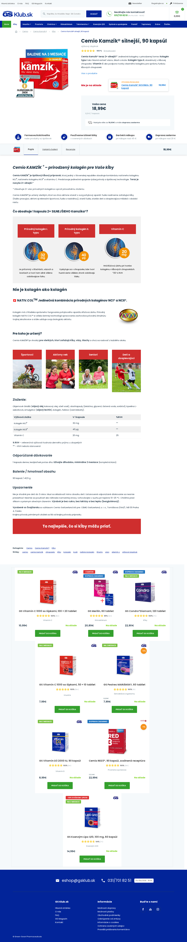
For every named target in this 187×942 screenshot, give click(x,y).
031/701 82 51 (121, 15)
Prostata (39, 24)
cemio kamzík (37, 552)
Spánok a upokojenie (118, 24)
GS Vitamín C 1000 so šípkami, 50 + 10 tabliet (67, 684)
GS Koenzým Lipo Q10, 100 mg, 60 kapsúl (92, 837)
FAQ (27, 3)
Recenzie (70, 149)
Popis (31, 149)
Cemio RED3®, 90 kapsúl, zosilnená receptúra (117, 760)
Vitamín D (60, 771)
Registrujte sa (158, 3)
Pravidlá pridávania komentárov (114, 929)
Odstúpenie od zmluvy (109, 918)
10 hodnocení (110, 50)
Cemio (25, 31)
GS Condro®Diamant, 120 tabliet (145, 611)
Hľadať (94, 14)
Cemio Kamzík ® (40, 31)
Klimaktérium (66, 24)
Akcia (6, 24)
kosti (75, 552)
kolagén (67, 552)
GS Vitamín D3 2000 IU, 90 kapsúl (60, 760)
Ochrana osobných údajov (111, 925)
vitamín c (116, 552)
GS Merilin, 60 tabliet (101, 611)
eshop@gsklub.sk (78, 880)
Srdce (157, 24)
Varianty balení (50, 149)
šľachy (100, 552)
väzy (107, 552)
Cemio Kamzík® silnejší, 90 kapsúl (75, 31)
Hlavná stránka (8, 3)
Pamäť (134, 24)
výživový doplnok (129, 552)
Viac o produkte (89, 73)
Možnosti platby (106, 911)
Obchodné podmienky (109, 915)
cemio (25, 552)
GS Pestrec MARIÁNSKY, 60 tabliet (124, 684)
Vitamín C (47, 620)
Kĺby (15, 24)
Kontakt (48, 3)
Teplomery (146, 24)
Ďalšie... (167, 24)
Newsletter (137, 3)
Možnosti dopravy (107, 908)
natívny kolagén (87, 552)
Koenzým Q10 (99, 24)
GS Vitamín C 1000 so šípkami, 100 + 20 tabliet (48, 611)
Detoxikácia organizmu (124, 693)
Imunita (26, 24)
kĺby (59, 552)
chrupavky (50, 552)
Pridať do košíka (47, 633)
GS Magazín (37, 3)
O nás (20, 3)
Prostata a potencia (117, 770)
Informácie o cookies (108, 922)
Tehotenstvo (82, 24)
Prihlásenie (178, 3)
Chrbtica (51, 24)
